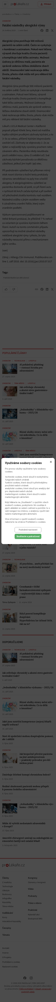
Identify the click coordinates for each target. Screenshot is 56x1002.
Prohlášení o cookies (36, 522)
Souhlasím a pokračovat (28, 536)
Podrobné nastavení (28, 530)
